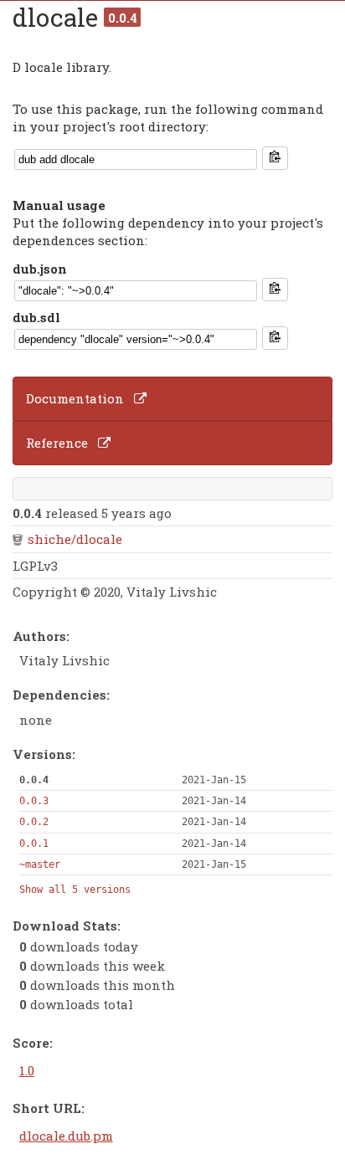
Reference (57, 442)
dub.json (40, 268)
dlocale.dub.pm (66, 1135)
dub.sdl (36, 317)
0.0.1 (34, 843)
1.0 (26, 1070)
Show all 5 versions (75, 889)
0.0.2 (34, 822)
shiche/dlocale (75, 539)
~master (39, 864)
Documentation (75, 398)
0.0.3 (34, 801)
